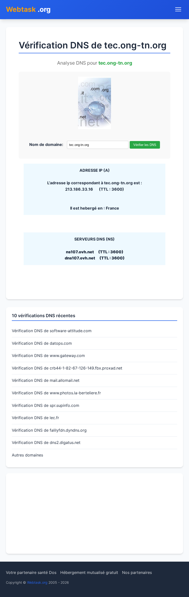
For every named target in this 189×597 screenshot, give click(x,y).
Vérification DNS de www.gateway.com (48, 355)
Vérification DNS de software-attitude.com (52, 330)
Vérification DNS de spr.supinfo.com (45, 405)
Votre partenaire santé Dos (31, 572)
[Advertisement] (94, 513)
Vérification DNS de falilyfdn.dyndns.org (49, 430)
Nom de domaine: (46, 144)
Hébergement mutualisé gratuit (89, 572)
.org (28, 9)
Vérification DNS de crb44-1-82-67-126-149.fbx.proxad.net (67, 368)
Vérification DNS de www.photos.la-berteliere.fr (56, 392)
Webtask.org (37, 582)
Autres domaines (27, 455)
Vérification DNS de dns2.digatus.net (46, 442)
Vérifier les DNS (144, 145)
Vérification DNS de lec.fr (35, 417)
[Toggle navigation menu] (178, 9)
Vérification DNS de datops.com (42, 343)
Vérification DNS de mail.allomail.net (45, 380)
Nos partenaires (137, 572)
